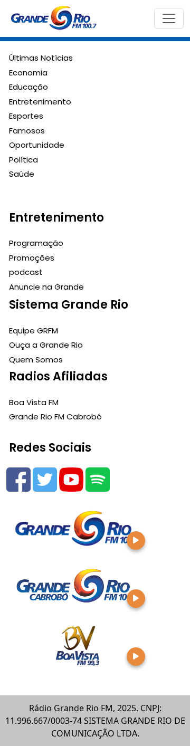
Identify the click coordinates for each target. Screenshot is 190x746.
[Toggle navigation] (169, 18)
